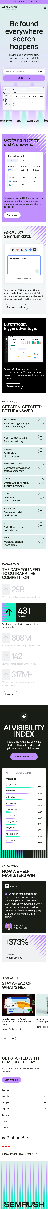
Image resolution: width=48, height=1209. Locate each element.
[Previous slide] (5, 1038)
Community (7, 1115)
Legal (4, 1121)
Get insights (24, 78)
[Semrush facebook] (23, 1137)
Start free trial (11, 1080)
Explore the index (22, 757)
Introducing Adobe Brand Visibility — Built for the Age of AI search (17, 1021)
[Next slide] (13, 1038)
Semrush (6, 1090)
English (5, 1127)
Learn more (10, 694)
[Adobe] (6, 1146)
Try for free (12, 215)
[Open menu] (45, 8)
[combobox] (21, 71)
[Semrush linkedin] (3, 1137)
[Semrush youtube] (18, 1137)
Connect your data (16, 307)
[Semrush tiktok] (13, 1137)
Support (5, 1109)
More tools (6, 1096)
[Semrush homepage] (9, 8)
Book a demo (13, 386)
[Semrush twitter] (27, 1137)
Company (6, 1103)
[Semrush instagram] (8, 1137)
